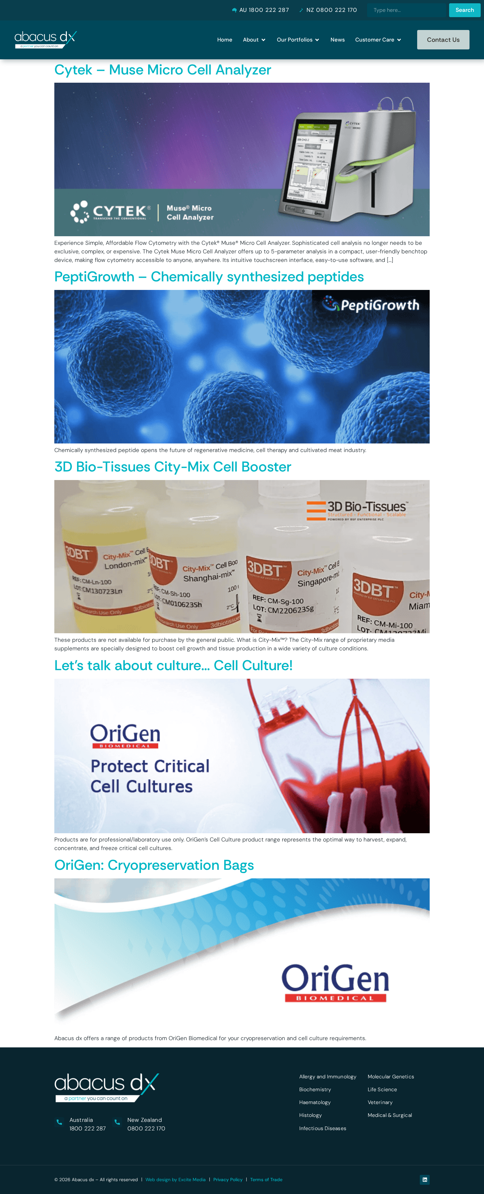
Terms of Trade (266, 1179)
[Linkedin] (425, 1180)
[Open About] (263, 39)
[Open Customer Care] (399, 39)
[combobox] (406, 10)
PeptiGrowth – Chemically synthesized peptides (209, 276)
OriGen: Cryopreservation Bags (154, 865)
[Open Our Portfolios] (317, 39)
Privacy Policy (228, 1179)
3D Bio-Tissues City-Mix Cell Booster (172, 466)
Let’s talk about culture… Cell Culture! (173, 665)
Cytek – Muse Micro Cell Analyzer (162, 69)
